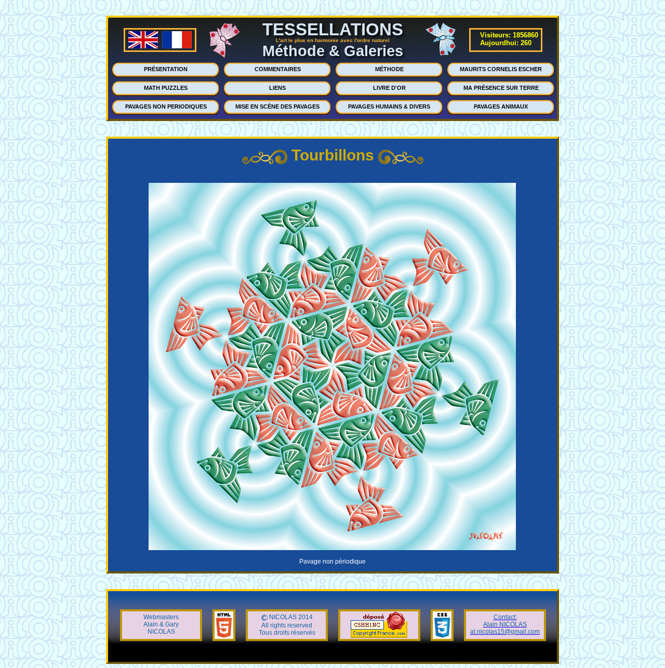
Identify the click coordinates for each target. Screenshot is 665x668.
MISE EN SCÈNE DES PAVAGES (277, 106)
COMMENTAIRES (278, 69)
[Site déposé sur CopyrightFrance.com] (379, 635)
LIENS (277, 88)
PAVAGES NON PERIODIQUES (166, 106)
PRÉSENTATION (166, 69)
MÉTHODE (389, 69)
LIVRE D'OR (389, 88)
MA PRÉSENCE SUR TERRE (501, 88)
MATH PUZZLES (166, 88)
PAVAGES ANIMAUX (501, 106)
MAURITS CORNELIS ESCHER (501, 69)
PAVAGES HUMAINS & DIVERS (389, 106)
